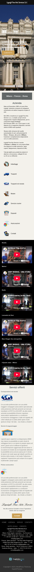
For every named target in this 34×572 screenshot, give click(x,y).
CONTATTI (8, 53)
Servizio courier (16, 203)
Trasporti (14, 174)
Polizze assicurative (7, 465)
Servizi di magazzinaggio (9, 426)
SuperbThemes (17, 569)
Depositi (13, 213)
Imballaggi (14, 164)
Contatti (13, 233)
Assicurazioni (15, 223)
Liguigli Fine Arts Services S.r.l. (17, 528)
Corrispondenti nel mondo (9, 391)
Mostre (13, 193)
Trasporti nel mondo (17, 184)
